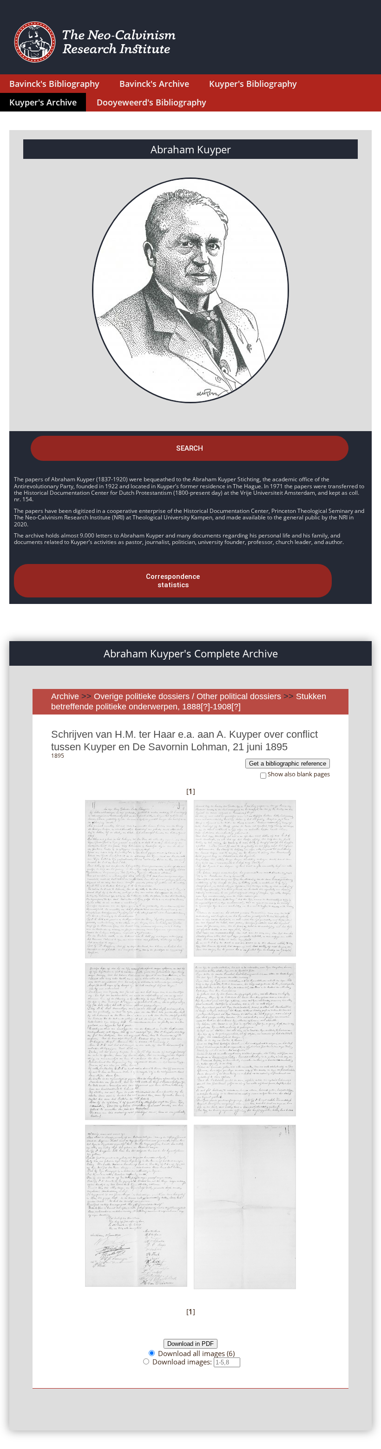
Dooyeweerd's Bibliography (151, 102)
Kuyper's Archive (43, 102)
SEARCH (189, 448)
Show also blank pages (299, 774)
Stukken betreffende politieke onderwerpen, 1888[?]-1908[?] (188, 701)
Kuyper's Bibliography (253, 83)
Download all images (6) (196, 1353)
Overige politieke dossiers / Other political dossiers (188, 696)
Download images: (183, 1361)
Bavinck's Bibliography (54, 83)
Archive (65, 696)
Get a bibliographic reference (287, 763)
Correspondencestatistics (173, 580)
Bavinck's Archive (154, 83)
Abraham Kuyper (191, 149)
